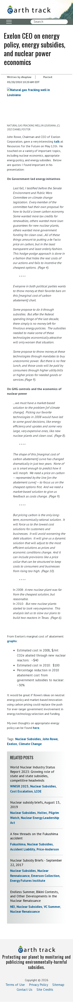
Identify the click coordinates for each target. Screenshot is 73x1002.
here (36, 728)
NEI (12, 907)
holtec (42, 813)
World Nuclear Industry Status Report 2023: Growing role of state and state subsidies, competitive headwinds (32, 774)
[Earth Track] (29, 9)
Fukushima (18, 844)
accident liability (22, 849)
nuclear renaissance (25, 911)
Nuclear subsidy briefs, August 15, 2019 (35, 804)
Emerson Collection (45, 876)
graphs (12, 641)
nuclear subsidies (28, 739)
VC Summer (52, 907)
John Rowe (50, 739)
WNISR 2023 (19, 786)
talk (57, 141)
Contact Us (24, 989)
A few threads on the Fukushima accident (34, 836)
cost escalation (21, 791)
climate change (30, 744)
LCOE (37, 791)
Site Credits (45, 989)
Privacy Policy (38, 985)
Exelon (12, 744)
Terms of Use (15, 985)
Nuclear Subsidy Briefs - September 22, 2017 (36, 862)
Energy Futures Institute (27, 880)
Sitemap (58, 985)
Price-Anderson (48, 849)
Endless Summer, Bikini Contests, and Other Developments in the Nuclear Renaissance (34, 896)
